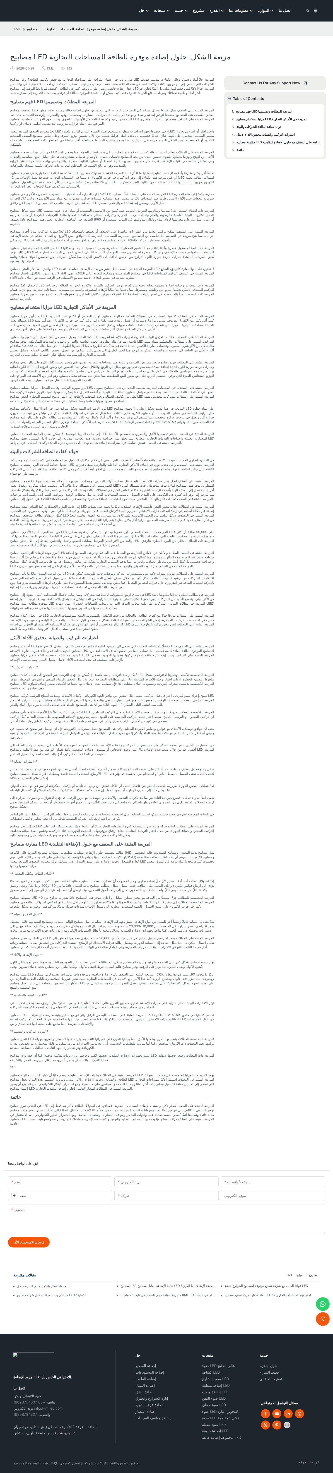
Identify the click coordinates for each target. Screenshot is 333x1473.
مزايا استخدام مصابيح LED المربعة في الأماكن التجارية (271, 119)
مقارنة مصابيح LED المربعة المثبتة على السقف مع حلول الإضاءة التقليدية (278, 142)
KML (17, 29)
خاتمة (240, 150)
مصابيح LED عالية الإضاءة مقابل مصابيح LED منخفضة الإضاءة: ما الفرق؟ (168, 1286)
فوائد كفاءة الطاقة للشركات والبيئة (259, 127)
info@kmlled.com (48, 1408)
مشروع (313, 1275)
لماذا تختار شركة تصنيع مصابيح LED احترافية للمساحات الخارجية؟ (267, 1295)
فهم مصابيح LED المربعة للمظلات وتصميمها (264, 111)
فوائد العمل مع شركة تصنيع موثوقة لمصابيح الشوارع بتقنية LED (266, 1286)
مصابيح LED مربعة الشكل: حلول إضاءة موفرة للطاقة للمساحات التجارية (82, 29)
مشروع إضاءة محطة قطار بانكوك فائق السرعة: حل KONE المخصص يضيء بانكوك (43, 1286)
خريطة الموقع (309, 1462)
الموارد (300, 1275)
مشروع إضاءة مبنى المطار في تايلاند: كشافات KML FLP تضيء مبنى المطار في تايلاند (168, 1295)
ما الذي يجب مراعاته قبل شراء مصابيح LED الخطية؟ (52, 1295)
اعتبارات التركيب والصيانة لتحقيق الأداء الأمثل (265, 134)
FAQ (289, 1275)
